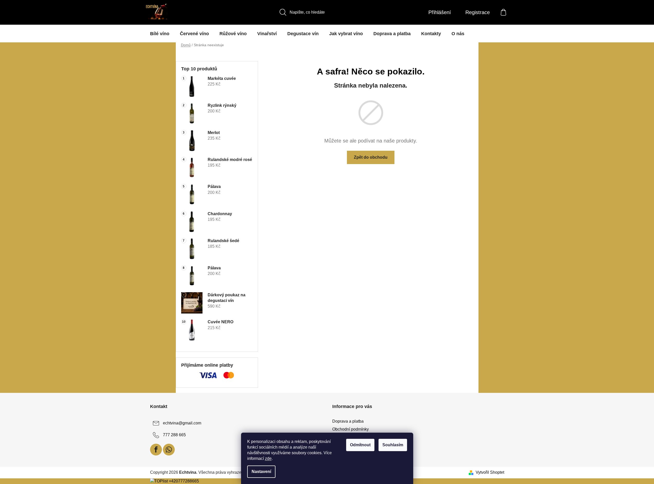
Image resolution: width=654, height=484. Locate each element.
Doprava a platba (348, 421)
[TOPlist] (159, 481)
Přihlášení (439, 12)
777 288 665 (174, 435)
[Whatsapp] (169, 449)
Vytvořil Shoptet (490, 472)
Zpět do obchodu (371, 157)
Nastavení (261, 471)
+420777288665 (184, 481)
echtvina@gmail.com (182, 423)
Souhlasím (392, 445)
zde (268, 458)
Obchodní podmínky (350, 429)
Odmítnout (360, 445)
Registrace (477, 12)
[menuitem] (159, 33)
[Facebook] (156, 449)
